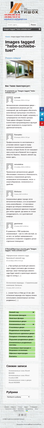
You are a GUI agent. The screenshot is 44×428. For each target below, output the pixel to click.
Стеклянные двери (16, 327)
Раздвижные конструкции (19, 330)
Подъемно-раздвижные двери (21, 339)
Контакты (13, 356)
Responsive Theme (22, 424)
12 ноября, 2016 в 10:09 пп (22, 167)
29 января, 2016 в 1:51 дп (22, 137)
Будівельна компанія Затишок (15, 419)
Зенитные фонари (16, 318)
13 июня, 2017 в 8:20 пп (21, 226)
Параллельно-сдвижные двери (21, 333)
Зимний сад (14, 312)
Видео (26, 407)
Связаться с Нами (10, 409)
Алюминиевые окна (17, 324)
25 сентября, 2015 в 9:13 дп (14, 260)
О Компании (33, 407)
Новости (13, 407)
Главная (6, 407)
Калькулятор (29, 409)
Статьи (20, 407)
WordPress (38, 424)
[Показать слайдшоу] (13, 58)
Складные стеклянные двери (20, 336)
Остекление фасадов (17, 315)
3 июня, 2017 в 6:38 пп (21, 194)
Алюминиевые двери (17, 321)
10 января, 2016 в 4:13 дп (22, 100)
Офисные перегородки (18, 353)
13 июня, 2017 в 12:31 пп (13, 288)
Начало (7, 37)
